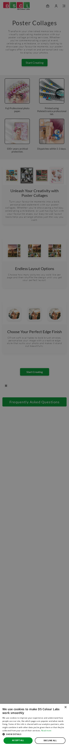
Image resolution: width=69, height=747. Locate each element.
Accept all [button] (18, 740)
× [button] (65, 707)
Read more (46, 730)
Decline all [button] (50, 740)
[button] (34, 734)
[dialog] (34, 725)
